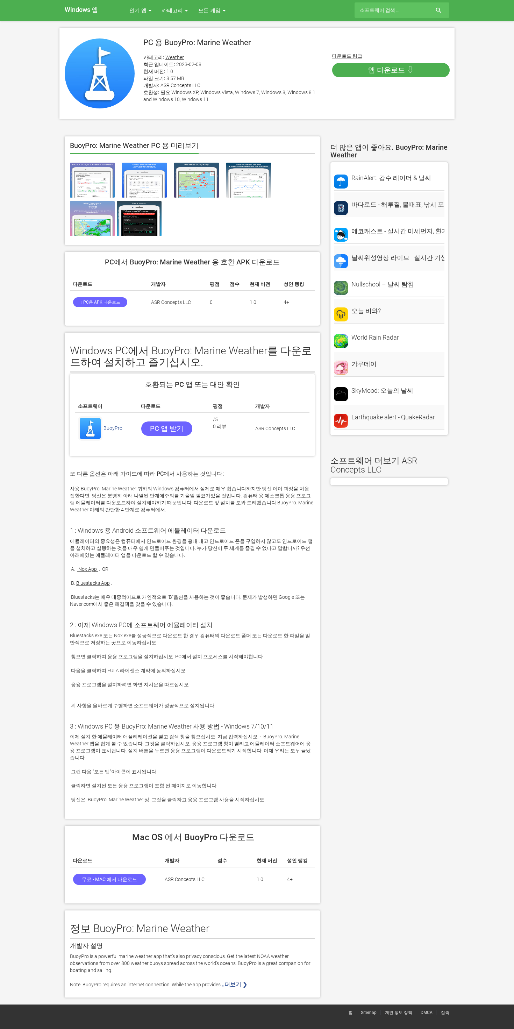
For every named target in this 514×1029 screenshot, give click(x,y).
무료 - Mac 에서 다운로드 (109, 879)
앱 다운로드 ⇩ (391, 70)
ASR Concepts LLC (180, 85)
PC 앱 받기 (167, 428)
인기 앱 (138, 10)
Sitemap (369, 1012)
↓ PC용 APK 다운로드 (100, 302)
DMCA (427, 1012)
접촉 (445, 1012)
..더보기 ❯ (235, 984)
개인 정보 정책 (398, 1012)
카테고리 (173, 10)
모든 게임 (210, 10)
